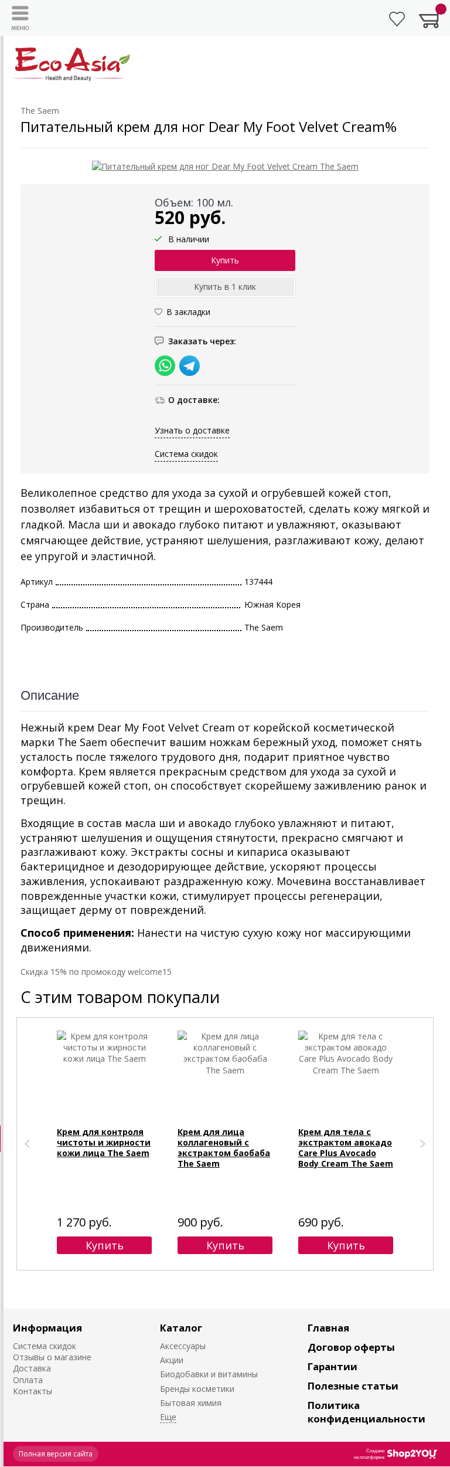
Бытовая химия (190, 1402)
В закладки (188, 311)
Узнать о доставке (192, 430)
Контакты (32, 1391)
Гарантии (332, 1366)
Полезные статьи (353, 1386)
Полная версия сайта (56, 1454)
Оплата (28, 1379)
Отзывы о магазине (52, 1357)
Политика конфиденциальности (366, 1411)
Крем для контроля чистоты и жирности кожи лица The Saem (104, 1142)
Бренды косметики (197, 1388)
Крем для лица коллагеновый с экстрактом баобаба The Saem (224, 1147)
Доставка (32, 1368)
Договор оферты (351, 1347)
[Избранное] (397, 19)
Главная (328, 1327)
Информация (47, 1327)
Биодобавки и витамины (209, 1374)
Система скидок (186, 453)
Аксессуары (183, 1345)
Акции (171, 1360)
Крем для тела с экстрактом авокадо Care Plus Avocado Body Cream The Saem (345, 1147)
